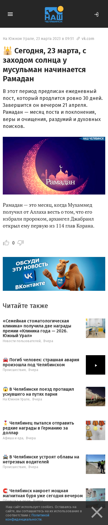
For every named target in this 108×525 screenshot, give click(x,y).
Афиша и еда (13, 438)
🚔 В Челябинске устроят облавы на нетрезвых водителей (41, 459)
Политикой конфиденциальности (27, 517)
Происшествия (14, 370)
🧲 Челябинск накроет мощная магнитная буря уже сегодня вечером (43, 493)
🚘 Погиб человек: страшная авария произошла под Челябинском (41, 362)
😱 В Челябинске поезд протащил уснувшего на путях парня (38, 392)
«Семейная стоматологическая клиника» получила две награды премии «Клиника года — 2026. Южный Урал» (37, 328)
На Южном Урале (18, 39)
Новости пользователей (22, 341)
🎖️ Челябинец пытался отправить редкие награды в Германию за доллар (38, 428)
